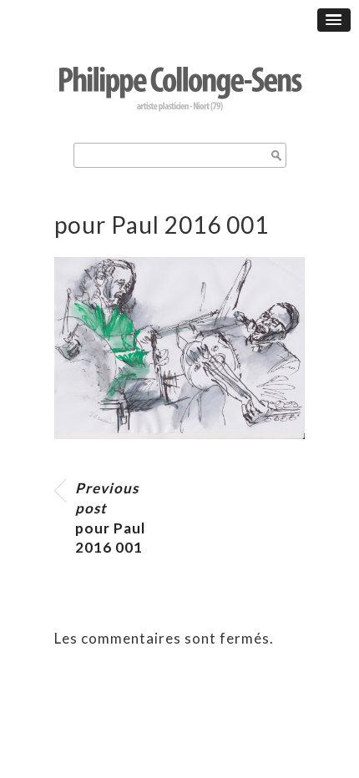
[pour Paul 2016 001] (179, 433)
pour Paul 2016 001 (110, 517)
